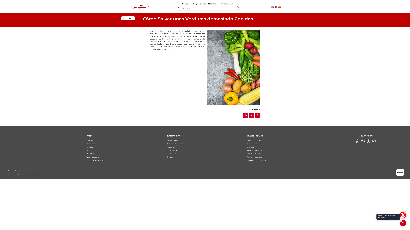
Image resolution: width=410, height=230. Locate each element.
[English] (272, 6)
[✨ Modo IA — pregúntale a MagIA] (403, 215)
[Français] (276, 6)
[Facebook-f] (368, 141)
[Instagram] (363, 141)
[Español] (279, 6)
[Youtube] (357, 141)
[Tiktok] (374, 141)
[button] (186, 4)
